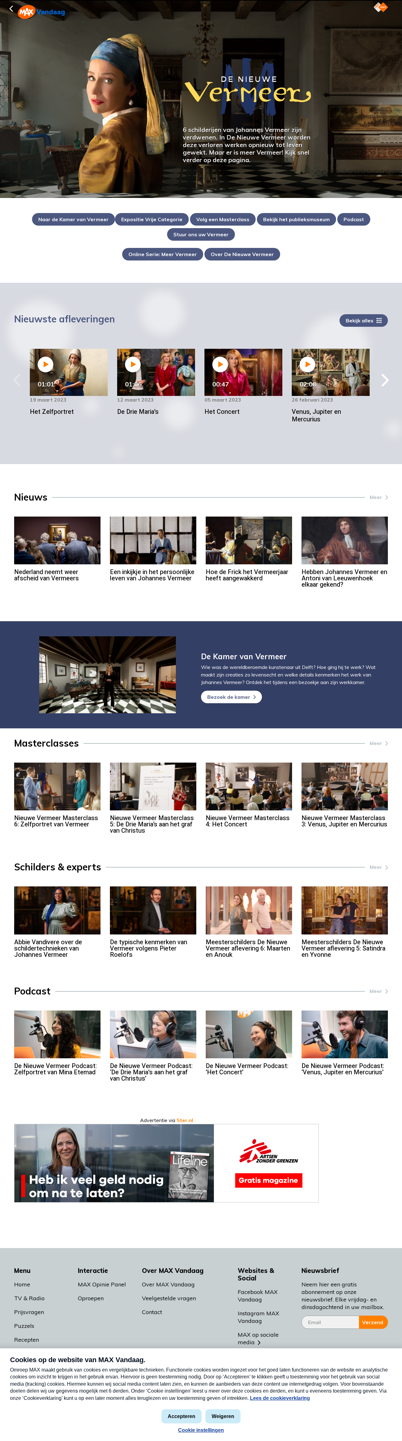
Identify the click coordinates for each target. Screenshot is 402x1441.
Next (384, 380)
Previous (17, 380)
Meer (376, 497)
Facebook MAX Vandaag (258, 1295)
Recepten (26, 1339)
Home (22, 1284)
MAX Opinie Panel (102, 1284)
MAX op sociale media (258, 1338)
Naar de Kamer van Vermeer (73, 219)
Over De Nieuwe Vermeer (242, 254)
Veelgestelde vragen (169, 1298)
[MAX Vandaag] (33, 12)
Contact (152, 1312)
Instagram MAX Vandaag (258, 1317)
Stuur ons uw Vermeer (201, 234)
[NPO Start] (381, 7)
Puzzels (24, 1325)
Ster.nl (185, 1120)
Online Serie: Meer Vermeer (162, 254)
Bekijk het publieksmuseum (296, 219)
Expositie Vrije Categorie (151, 219)
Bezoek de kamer (228, 697)
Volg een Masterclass (222, 219)
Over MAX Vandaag (168, 1284)
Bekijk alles (359, 320)
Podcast (354, 219)
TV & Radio (29, 1298)
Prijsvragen (29, 1312)
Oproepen (91, 1298)
